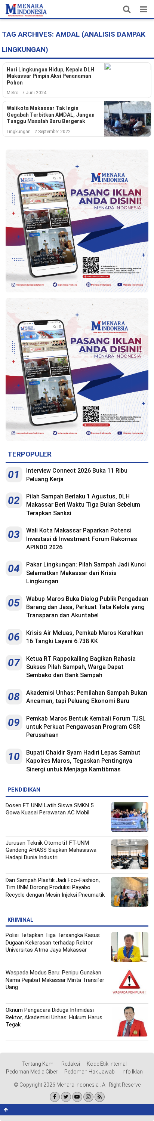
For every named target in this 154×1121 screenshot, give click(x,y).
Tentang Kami (38, 1064)
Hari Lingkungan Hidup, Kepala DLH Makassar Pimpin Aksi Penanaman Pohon (50, 76)
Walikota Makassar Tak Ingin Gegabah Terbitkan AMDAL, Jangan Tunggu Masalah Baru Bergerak (51, 114)
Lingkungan (19, 131)
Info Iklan (132, 1072)
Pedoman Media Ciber (32, 1072)
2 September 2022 (52, 131)
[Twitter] (66, 1096)
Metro (12, 92)
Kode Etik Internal (107, 1064)
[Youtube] (77, 1096)
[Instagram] (88, 1096)
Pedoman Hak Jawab (89, 1072)
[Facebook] (55, 1096)
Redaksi (70, 1064)
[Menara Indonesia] (26, 15)
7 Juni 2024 (34, 92)
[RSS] (100, 1096)
